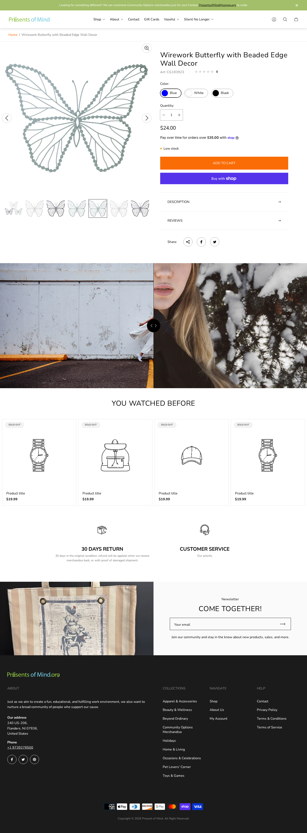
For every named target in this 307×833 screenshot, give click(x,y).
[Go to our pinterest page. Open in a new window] (34, 759)
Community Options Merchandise (178, 729)
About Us (217, 710)
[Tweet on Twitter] (214, 241)
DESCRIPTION (178, 202)
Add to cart (224, 163)
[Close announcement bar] (296, 5)
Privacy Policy (267, 710)
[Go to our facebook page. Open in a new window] (11, 759)
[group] (13, 208)
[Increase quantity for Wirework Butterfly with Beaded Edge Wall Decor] (179, 115)
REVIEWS (175, 220)
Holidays (169, 740)
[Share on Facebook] (201, 241)
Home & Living (174, 749)
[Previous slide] (6, 118)
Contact (262, 701)
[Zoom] (146, 48)
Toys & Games (173, 775)
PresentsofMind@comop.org (217, 5)
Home (13, 35)
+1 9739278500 (20, 747)
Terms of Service (269, 727)
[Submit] (284, 624)
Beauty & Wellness (177, 710)
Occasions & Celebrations (182, 758)
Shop (213, 701)
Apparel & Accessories (180, 701)
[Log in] (274, 19)
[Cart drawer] (296, 19)
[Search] (285, 19)
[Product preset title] (39, 455)
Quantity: (167, 106)
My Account (218, 718)
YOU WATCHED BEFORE (153, 403)
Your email (182, 624)
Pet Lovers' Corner (177, 767)
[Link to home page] (33, 675)
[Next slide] (146, 118)
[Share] (188, 241)
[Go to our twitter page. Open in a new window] (23, 759)
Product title (15, 493)
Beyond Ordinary (175, 718)
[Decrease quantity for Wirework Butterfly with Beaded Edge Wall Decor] (163, 115)
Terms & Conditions (272, 718)
